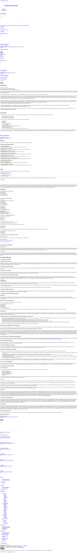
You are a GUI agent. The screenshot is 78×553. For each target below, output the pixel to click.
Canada (5, 516)
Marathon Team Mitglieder (6, 532)
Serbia (5, 511)
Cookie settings (4, 539)
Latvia (5, 508)
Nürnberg (1, 53)
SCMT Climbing (4, 528)
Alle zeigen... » (2, 56)
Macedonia (5, 509)
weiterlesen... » (50, 550)
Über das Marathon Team (5, 479)
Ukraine (5, 514)
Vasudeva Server (10, 551)
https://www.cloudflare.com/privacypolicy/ (44, 395)
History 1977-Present (5, 534)
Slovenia (5, 512)
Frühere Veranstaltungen (5, 487)
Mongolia (5, 520)
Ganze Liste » (2, 80)
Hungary (5, 507)
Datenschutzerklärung (5, 538)
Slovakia (5, 513)
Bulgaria (5, 505)
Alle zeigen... (4, 483)
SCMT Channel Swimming (6, 527)
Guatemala (5, 517)
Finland (5, 494)
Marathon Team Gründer (3, 33)
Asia (2, 519)
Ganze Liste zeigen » (3, 60)
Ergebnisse (3, 10)
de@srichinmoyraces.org (6, 209)
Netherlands (5, 500)
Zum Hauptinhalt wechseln (4, 0)
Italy (4, 499)
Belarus (5, 504)
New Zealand (6, 523)
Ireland (5, 498)
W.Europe (3, 493)
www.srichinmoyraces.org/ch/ (4, 173)
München (1, 52)
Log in (3, 541)
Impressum (3, 536)
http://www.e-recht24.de (6, 241)
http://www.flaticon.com (3, 236)
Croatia (5, 506)
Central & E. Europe (5, 503)
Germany (5, 496)
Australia (5, 522)
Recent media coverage (5, 533)
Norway (5, 501)
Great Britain (6, 497)
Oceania (3, 521)
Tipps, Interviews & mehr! (4, 29)
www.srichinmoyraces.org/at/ (4, 175)
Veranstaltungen (4, 9)
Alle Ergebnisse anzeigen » (4, 77)
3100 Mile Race (4, 529)
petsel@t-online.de (5, 195)
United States (6, 518)
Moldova (5, 510)
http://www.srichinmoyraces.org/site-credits (6, 240)
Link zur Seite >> (2, 179)
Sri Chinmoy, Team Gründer (6, 480)
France (5, 495)
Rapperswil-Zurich (3, 54)
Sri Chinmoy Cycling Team (6, 526)
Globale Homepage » (3, 489)
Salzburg (1, 55)
